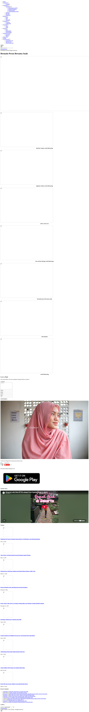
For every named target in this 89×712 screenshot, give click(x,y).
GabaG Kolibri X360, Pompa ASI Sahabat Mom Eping (13, 667)
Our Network (6, 39)
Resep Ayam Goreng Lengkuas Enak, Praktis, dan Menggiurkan (22, 696)
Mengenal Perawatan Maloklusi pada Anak (18, 700)
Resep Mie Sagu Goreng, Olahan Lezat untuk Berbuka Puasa (14, 683)
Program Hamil (11, 10)
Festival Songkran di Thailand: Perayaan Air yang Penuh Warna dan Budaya (18, 635)
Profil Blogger (9, 32)
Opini (7, 27)
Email (2, 392)
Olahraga (8, 12)
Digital (4, 28)
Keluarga (5, 2)
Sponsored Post (6, 33)
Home (4, 1)
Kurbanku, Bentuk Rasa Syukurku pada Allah (11, 619)
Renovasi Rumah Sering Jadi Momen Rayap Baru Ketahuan (14, 587)
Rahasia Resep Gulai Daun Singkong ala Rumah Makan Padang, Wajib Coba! (18, 571)
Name (2, 390)
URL (2, 395)
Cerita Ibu (8, 4)
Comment (3, 381)
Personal (5, 24)
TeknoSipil (5, 691)
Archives (2, 707)
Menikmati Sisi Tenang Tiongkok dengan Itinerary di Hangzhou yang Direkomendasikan (20, 539)
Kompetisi (5, 21)
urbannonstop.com (9, 43)
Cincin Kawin (6, 697)
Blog (7, 29)
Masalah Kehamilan (12, 9)
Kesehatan (5, 5)
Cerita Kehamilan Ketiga (13, 11)
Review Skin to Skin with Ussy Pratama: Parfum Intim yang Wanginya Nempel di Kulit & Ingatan (22, 603)
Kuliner (4, 38)
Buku (7, 17)
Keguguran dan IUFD (12, 8)
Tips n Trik (5, 36)
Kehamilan (8, 6)
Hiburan (5, 16)
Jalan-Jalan (8, 19)
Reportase (8, 34)
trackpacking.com (9, 40)
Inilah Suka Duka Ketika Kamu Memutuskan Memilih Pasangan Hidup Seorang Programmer (28, 693)
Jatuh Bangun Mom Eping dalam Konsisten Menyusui (13, 651)
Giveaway (8, 22)
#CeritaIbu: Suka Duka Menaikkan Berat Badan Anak (21, 697)
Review (7, 35)
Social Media (8, 30)
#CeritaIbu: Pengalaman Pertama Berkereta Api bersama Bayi (20, 702)
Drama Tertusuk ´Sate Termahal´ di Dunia (18, 692)
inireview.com (9, 41)
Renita (4, 702)
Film (7, 18)
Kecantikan (8, 15)
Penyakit (7, 13)
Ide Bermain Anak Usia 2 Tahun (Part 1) (15, 699)
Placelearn (5, 693)
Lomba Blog (8, 23)
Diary (7, 26)
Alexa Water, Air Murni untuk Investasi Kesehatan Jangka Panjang (15, 555)
